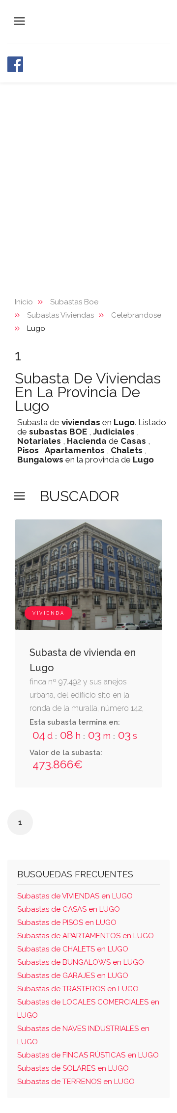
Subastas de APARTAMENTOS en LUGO (85, 935)
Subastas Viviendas (60, 315)
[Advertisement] (88, 175)
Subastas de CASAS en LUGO (68, 909)
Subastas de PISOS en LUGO (67, 922)
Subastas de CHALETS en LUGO (72, 949)
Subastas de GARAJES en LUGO (72, 975)
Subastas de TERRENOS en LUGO (76, 1081)
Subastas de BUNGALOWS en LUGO (80, 962)
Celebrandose (136, 315)
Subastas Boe (74, 302)
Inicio (24, 302)
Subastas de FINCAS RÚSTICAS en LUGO (88, 1055)
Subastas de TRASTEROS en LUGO (78, 988)
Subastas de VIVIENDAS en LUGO (75, 896)
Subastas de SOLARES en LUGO (73, 1068)
